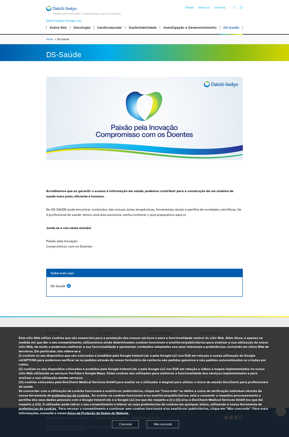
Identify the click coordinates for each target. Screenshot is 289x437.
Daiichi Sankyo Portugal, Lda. (64, 20)
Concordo (125, 424)
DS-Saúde (231, 27)
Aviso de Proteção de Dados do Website (98, 413)
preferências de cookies (71, 395)
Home (50, 39)
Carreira (219, 7)
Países (189, 7)
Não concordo (163, 424)
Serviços (204, 7)
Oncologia (82, 27)
